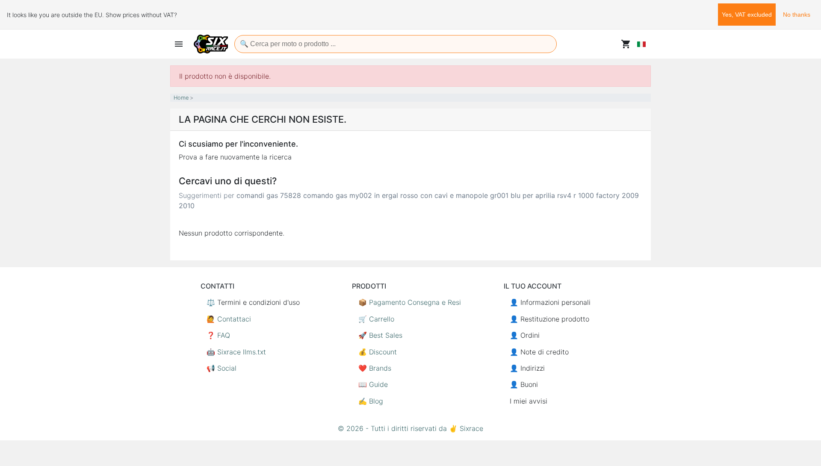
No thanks (796, 14)
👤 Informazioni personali (550, 302)
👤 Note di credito (539, 352)
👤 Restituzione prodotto (549, 319)
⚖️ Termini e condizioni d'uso (253, 302)
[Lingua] (641, 44)
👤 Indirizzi (527, 368)
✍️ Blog (370, 401)
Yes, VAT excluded (747, 14)
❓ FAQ (218, 335)
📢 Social (221, 368)
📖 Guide (373, 384)
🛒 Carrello (376, 319)
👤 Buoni (524, 384)
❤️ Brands (374, 368)
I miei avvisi (528, 401)
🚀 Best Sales (380, 335)
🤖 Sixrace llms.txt (236, 352)
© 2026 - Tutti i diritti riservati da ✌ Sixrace (410, 428)
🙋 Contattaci (229, 319)
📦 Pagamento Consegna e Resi (409, 302)
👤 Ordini (525, 335)
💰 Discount (377, 352)
